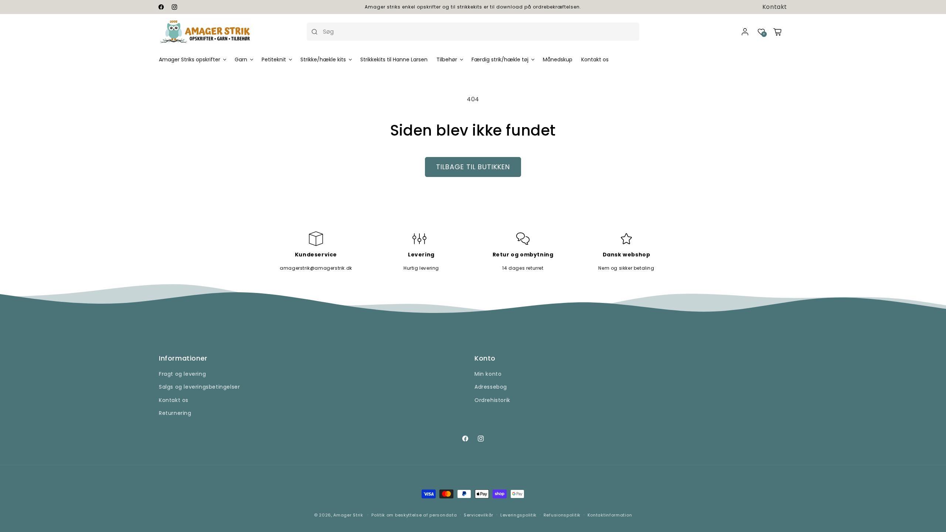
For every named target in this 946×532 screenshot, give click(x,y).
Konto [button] (485, 358)
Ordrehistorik (492, 400)
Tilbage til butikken (473, 166)
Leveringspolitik (518, 515)
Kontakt (774, 7)
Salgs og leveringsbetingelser (199, 387)
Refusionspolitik (562, 515)
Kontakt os (173, 400)
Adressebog (490, 387)
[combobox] (478, 32)
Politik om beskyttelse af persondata (414, 515)
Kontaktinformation (610, 515)
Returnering (175, 413)
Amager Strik (348, 515)
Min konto (487, 374)
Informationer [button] (183, 358)
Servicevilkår (478, 515)
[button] (761, 32)
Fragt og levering (182, 374)
